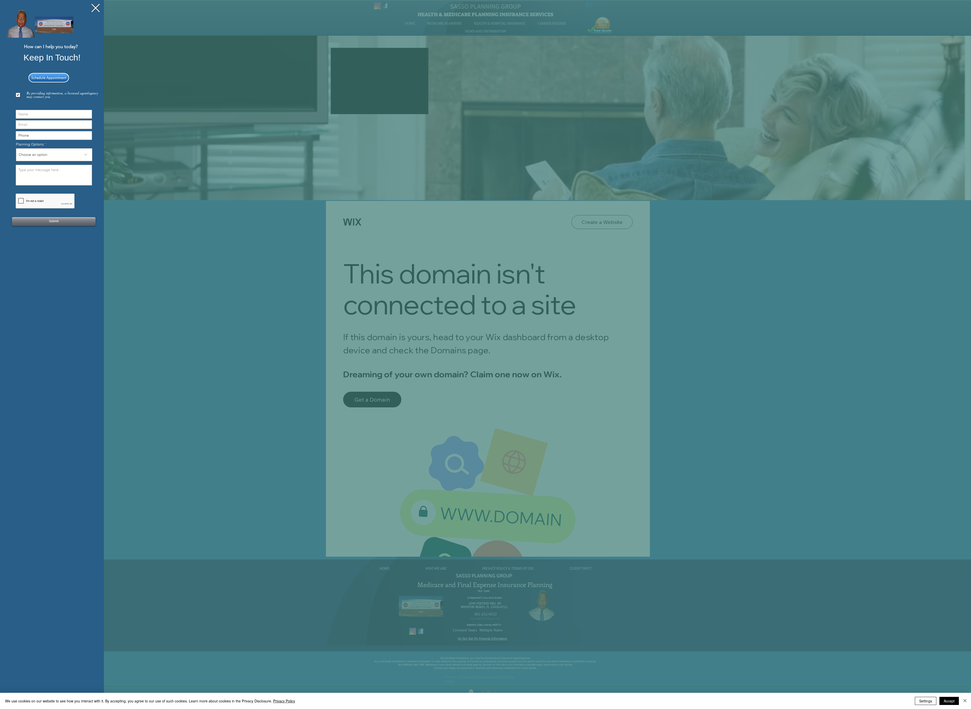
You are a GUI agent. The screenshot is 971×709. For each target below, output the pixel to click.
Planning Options (30, 144)
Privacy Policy (284, 700)
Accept (949, 700)
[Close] (965, 701)
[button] (95, 8)
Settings (925, 700)
